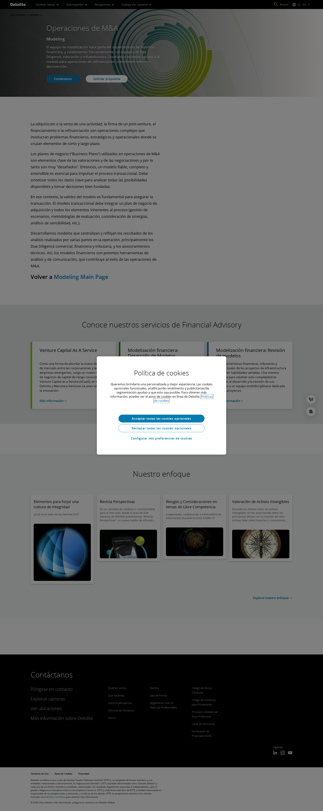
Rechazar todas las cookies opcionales (161, 428)
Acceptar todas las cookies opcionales (161, 419)
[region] (161, 405)
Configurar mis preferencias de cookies (161, 438)
